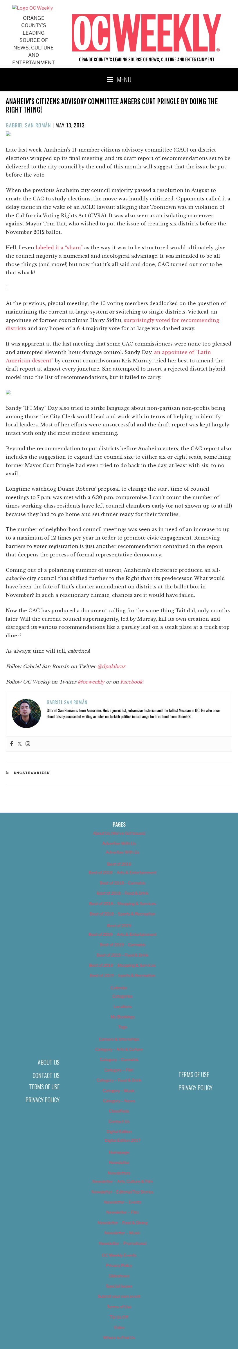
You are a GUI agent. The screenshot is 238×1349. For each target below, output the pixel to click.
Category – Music (119, 1090)
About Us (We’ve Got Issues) (119, 833)
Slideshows (119, 1275)
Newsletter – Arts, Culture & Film (122, 1181)
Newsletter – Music (122, 1232)
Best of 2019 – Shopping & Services (122, 965)
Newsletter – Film (122, 1212)
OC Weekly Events (119, 1255)
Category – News (119, 1100)
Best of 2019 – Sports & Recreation (122, 975)
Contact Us (46, 1075)
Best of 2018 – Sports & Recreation (122, 913)
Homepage (119, 1152)
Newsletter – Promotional (122, 1243)
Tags (122, 1026)
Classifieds (119, 1110)
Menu (124, 79)
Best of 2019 (119, 925)
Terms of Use (44, 1086)
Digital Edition (119, 1131)
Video (119, 1327)
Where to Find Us (119, 1337)
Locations (122, 1006)
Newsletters (119, 1172)
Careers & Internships (119, 1039)
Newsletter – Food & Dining (123, 1222)
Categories (122, 996)
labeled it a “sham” (59, 247)
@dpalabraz (111, 666)
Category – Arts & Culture (119, 1049)
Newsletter (119, 1162)
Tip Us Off (119, 1316)
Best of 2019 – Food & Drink (123, 955)
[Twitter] (19, 744)
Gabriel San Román (28, 125)
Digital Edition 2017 (122, 1140)
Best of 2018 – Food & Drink (123, 893)
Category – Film (119, 1069)
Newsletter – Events (122, 1201)
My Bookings (123, 1016)
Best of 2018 (119, 864)
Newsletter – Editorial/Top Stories (122, 1191)
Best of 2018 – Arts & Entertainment (122, 872)
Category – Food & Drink (119, 1080)
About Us (48, 1062)
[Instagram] (27, 744)
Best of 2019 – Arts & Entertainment (122, 934)
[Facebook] (11, 744)
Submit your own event (119, 1296)
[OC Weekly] (32, 8)
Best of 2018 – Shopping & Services (122, 903)
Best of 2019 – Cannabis (122, 944)
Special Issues (119, 1286)
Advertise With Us (119, 843)
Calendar (119, 987)
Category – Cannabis (119, 1059)
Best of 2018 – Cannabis (122, 882)
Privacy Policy (42, 1099)
